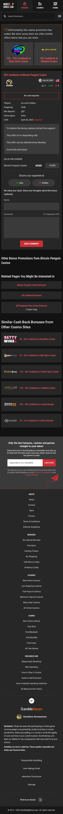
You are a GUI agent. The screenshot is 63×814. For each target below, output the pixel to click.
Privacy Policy (31, 475)
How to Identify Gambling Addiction (31, 683)
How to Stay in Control (31, 672)
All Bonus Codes (31, 567)
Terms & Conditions (43, 472)
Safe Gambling (31, 667)
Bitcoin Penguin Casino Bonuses (31, 285)
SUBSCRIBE (49, 463)
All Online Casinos (31, 608)
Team (31, 510)
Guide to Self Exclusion (32, 678)
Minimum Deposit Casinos (31, 597)
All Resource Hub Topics (31, 689)
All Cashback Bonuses (32, 295)
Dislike (45, 183)
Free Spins (31, 545)
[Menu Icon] (60, 16)
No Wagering (31, 556)
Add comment (31, 243)
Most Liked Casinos (31, 602)
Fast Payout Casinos (31, 591)
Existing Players (31, 551)
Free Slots (31, 626)
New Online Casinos (31, 580)
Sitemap (31, 784)
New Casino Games (31, 621)
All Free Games (31, 648)
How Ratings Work (31, 768)
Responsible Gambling (31, 661)
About (31, 499)
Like (21, 183)
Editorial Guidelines (31, 527)
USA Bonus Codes (31, 562)
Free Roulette (31, 637)
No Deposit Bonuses (31, 540)
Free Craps (31, 643)
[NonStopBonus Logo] (8, 5)
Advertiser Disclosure (31, 776)
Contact (31, 505)
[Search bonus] (5, 16)
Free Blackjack (31, 632)
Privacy (31, 516)
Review (39, 165)
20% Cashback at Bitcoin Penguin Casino (25, 74)
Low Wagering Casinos (31, 586)
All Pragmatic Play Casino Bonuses (31, 307)
